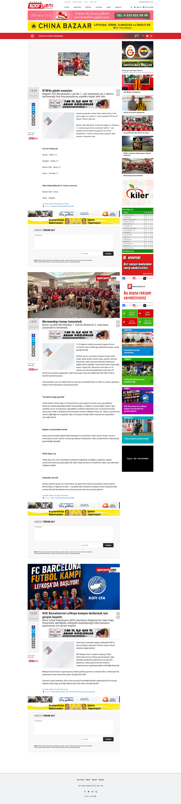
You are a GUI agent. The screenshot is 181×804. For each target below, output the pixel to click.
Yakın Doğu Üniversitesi (58, 692)
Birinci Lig (54, 498)
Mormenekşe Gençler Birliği (66, 498)
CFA (67, 692)
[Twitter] (33, 108)
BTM (72, 206)
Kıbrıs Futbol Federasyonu (80, 692)
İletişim (94, 780)
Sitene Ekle (93, 2)
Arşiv (86, 2)
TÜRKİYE (127, 359)
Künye (88, 780)
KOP (70, 692)
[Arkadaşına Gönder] (33, 116)
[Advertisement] (17, 72)
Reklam (101, 780)
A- (118, 95)
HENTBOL (128, 330)
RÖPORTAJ (128, 418)
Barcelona (92, 692)
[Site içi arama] (151, 36)
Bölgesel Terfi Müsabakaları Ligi (60, 206)
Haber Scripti (88, 796)
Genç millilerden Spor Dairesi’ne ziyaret (53, 36)
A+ (118, 91)
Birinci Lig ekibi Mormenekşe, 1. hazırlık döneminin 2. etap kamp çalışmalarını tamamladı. (75, 326)
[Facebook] (33, 104)
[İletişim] (147, 36)
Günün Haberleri (77, 2)
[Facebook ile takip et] (85, 792)
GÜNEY (127, 388)
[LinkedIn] (33, 112)
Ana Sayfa (67, 2)
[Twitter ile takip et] (88, 792)
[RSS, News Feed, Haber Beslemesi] (92, 792)
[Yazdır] (33, 120)
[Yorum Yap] (33, 124)
